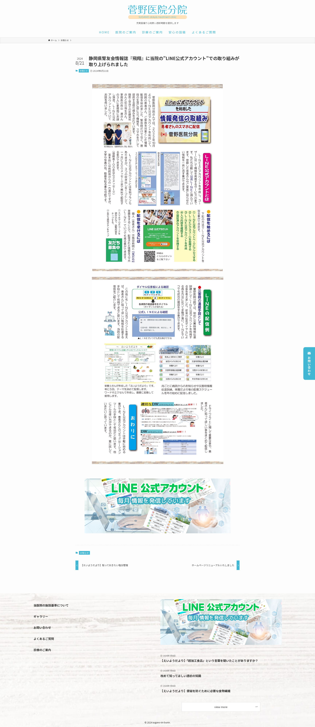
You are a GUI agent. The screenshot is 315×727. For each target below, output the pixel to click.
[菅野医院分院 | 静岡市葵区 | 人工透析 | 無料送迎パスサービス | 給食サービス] (157, 11)
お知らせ (84, 70)
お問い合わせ (309, 366)
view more (221, 707)
